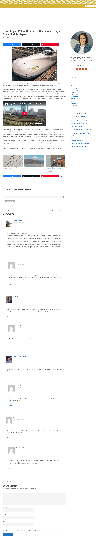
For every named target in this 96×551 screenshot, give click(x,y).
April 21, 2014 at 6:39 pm (21, 387)
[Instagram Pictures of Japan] (34, 161)
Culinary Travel (74, 90)
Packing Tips (74, 105)
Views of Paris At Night (76, 126)
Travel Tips (73, 101)
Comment (6, 492)
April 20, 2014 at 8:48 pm (21, 327)
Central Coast (74, 86)
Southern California (75, 84)
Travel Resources (75, 109)
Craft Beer (73, 92)
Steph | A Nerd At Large (19, 356)
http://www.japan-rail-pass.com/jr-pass (16, 240)
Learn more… (73, 62)
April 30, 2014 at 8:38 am (21, 449)
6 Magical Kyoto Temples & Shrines (79, 146)
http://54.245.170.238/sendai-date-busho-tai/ (45, 462)
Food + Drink (74, 88)
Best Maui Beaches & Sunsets (78, 140)
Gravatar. (30, 481)
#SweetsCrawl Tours (76, 98)
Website (5, 521)
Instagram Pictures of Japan (31, 167)
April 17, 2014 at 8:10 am (21, 264)
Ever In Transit (48, 17)
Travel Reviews (74, 103)
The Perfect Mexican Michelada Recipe (80, 120)
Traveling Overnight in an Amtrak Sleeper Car (81, 138)
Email (4, 514)
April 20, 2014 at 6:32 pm (18, 357)
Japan (8, 37)
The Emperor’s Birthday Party (10, 167)
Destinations (74, 77)
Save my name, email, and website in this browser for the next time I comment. (21, 530)
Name (5, 507)
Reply (8, 253)
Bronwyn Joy (16, 220)
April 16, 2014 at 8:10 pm (18, 222)
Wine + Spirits (74, 94)
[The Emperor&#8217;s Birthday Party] (13, 161)
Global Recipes (74, 96)
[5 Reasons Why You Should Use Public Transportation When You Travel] (55, 161)
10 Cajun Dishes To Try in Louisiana (79, 123)
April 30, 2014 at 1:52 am (18, 419)
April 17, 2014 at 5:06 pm (18, 297)
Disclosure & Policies (62, 548)
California (73, 80)
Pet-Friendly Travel (75, 107)
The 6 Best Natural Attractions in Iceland (80, 143)
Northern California (75, 82)
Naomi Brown (16, 417)
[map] (61, 98)
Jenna (14, 296)
